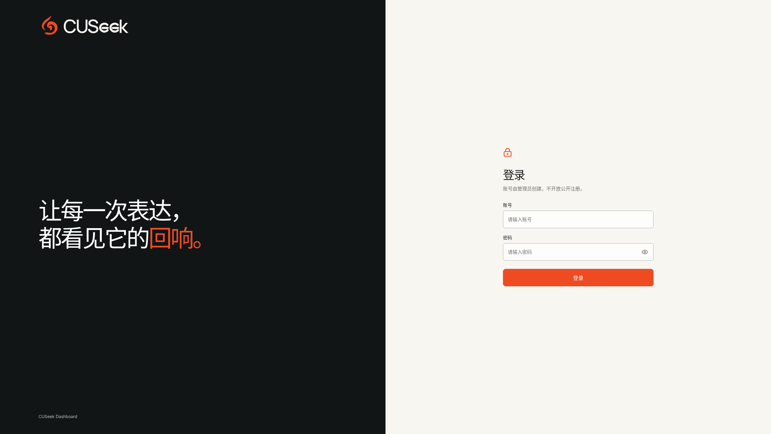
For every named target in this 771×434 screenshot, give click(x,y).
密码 (507, 238)
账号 (507, 205)
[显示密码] (645, 252)
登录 (578, 278)
